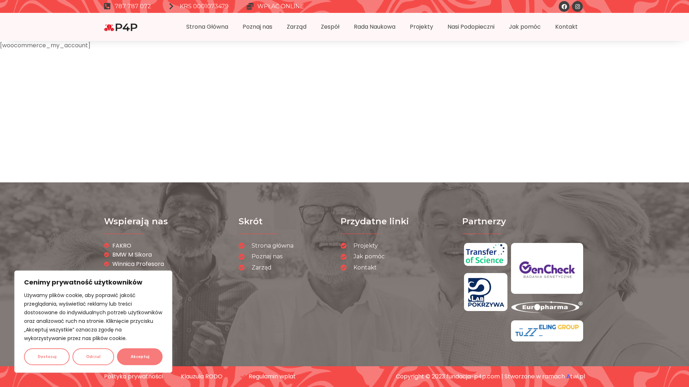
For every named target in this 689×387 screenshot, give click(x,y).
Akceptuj (140, 357)
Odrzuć (93, 357)
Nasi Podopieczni (471, 27)
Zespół (330, 27)
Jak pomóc (525, 27)
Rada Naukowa (374, 27)
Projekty (421, 27)
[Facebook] (564, 6)
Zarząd (296, 27)
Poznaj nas (257, 27)
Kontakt (566, 27)
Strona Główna (207, 27)
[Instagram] (577, 6)
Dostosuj (47, 357)
